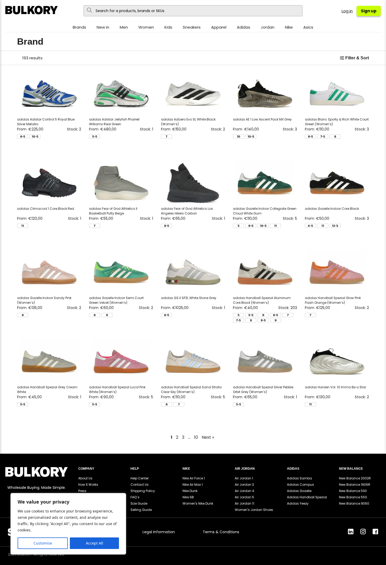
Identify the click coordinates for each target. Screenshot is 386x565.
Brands (79, 27)
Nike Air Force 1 (193, 478)
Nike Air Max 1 (192, 484)
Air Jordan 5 (244, 497)
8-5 (166, 315)
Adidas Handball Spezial (307, 497)
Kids (168, 27)
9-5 (166, 226)
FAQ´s (135, 497)
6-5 (22, 136)
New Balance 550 (353, 497)
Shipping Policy (143, 491)
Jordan (267, 27)
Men (124, 27)
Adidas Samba (299, 478)
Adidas (243, 27)
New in (103, 27)
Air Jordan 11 (244, 503)
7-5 (322, 136)
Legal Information (159, 532)
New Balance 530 (353, 491)
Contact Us (140, 484)
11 (22, 226)
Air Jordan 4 (244, 491)
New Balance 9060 (354, 503)
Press (82, 491)
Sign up (369, 11)
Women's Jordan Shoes (254, 510)
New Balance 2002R (355, 478)
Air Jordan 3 (244, 484)
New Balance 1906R (354, 484)
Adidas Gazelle (299, 491)
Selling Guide (141, 510)
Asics (308, 27)
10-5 (35, 136)
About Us (85, 478)
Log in (347, 11)
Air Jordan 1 (244, 478)
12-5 (335, 226)
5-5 (94, 136)
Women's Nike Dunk (197, 503)
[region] (68, 523)
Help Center (140, 478)
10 (238, 136)
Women (146, 27)
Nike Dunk (189, 491)
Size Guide (139, 503)
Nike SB (188, 497)
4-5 (310, 226)
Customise (43, 543)
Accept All (94, 543)
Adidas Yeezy (298, 503)
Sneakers (192, 27)
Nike (289, 27)
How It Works (88, 484)
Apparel (218, 27)
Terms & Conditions (221, 532)
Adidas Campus (300, 484)
